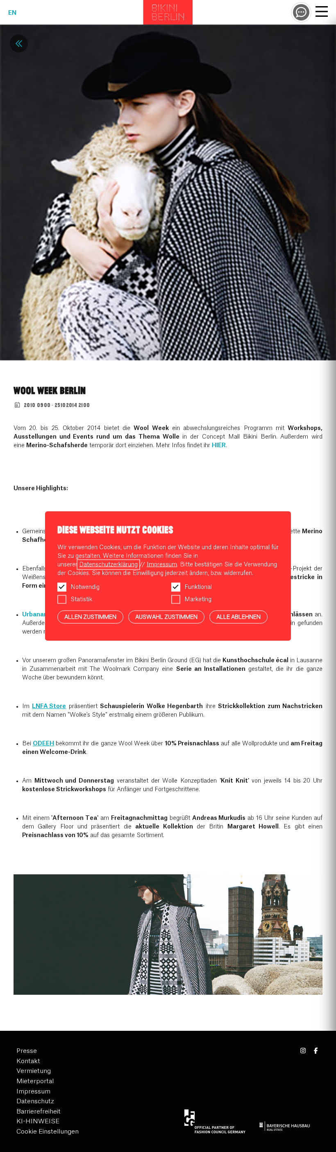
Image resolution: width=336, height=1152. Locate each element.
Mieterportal (35, 1081)
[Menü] (322, 12)
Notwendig (85, 587)
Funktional (198, 587)
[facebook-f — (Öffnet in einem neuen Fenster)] (316, 1051)
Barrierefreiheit (38, 1112)
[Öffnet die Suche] (301, 12)
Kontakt (28, 1061)
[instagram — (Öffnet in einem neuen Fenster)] (303, 1051)
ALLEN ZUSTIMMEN (90, 616)
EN (12, 13)
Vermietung (33, 1071)
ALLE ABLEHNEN (238, 616)
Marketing (197, 599)
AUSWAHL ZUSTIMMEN (166, 616)
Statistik (81, 599)
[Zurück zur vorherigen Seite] (19, 43)
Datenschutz (35, 1101)
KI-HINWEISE (37, 1121)
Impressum (33, 1092)
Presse (26, 1051)
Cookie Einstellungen (47, 1132)
